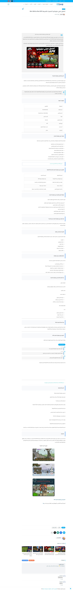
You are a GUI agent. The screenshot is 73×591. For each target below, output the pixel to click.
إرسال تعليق (61, 564)
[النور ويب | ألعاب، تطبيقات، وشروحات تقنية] (60, 4)
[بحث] (8, 4)
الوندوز (39, 4)
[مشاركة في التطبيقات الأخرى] (52, 532)
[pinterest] (8, 1)
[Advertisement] (43, 26)
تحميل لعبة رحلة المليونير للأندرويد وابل (56, 357)
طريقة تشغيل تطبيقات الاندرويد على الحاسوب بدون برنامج (53, 353)
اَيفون (35, 4)
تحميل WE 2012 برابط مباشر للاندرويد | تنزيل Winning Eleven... (27, 554)
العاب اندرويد (54, 527)
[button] (61, 532)
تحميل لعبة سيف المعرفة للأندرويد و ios (56, 348)
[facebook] (14, 1)
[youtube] (10, 1)
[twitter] (12, 1)
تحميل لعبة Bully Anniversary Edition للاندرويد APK (38, 554)
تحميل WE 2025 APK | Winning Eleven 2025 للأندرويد (60, 554)
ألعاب (31, 4)
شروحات (26, 4)
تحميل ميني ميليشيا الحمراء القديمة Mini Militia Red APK (49, 554)
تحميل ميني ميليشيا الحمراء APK (59, 499)
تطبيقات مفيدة (45, 4)
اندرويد (51, 4)
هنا (43, 503)
